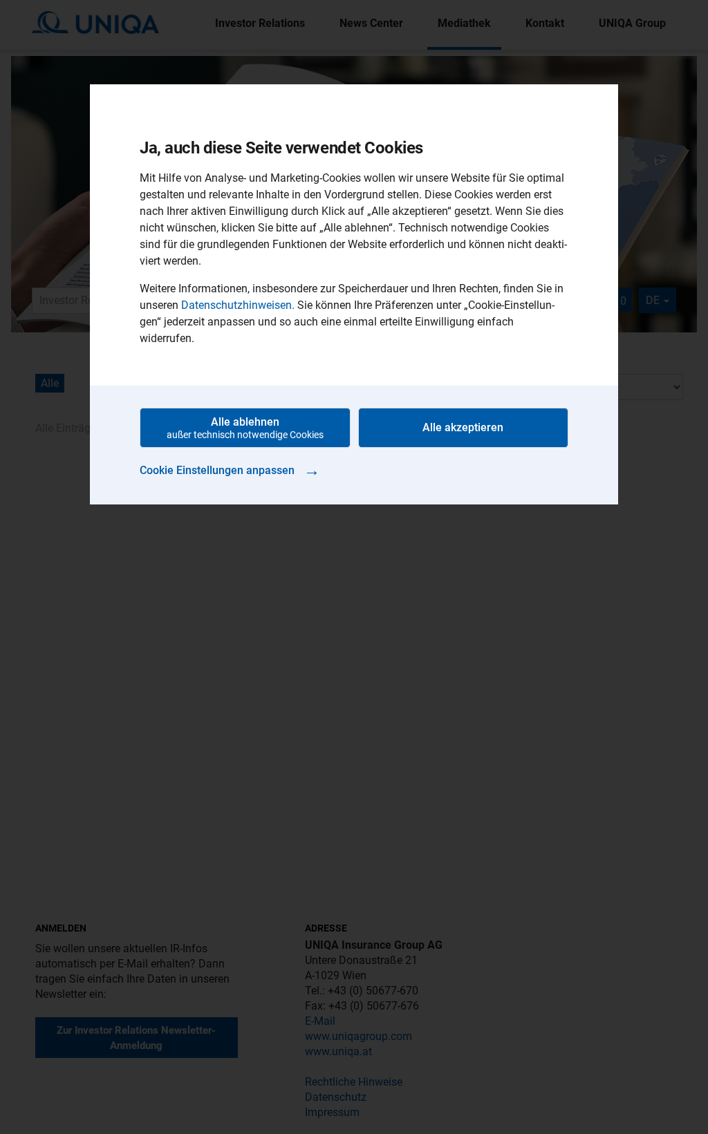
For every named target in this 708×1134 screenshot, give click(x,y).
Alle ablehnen (245, 427)
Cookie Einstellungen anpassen (230, 470)
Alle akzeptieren (462, 427)
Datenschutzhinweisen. (238, 305)
